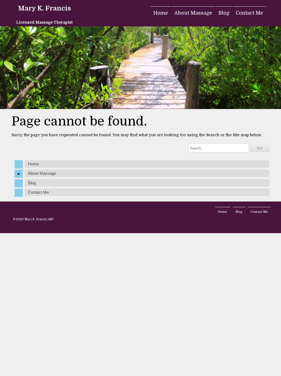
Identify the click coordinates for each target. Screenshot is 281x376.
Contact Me (249, 13)
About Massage (193, 13)
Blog (223, 13)
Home (160, 13)
